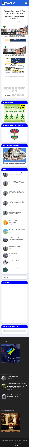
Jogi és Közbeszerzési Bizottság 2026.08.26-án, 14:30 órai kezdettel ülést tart (17, 212)
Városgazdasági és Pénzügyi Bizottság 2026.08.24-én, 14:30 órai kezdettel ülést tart (16, 202)
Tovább (22, 120)
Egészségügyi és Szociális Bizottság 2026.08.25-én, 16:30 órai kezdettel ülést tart (16, 183)
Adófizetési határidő (14, 260)
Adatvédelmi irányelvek (20, 443)
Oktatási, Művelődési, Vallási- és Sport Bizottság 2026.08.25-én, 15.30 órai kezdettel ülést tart (17, 192)
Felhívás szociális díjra (14, 246)
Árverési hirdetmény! (12, 376)
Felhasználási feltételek (9, 443)
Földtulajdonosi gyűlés (14, 268)
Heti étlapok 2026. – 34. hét (15, 253)
